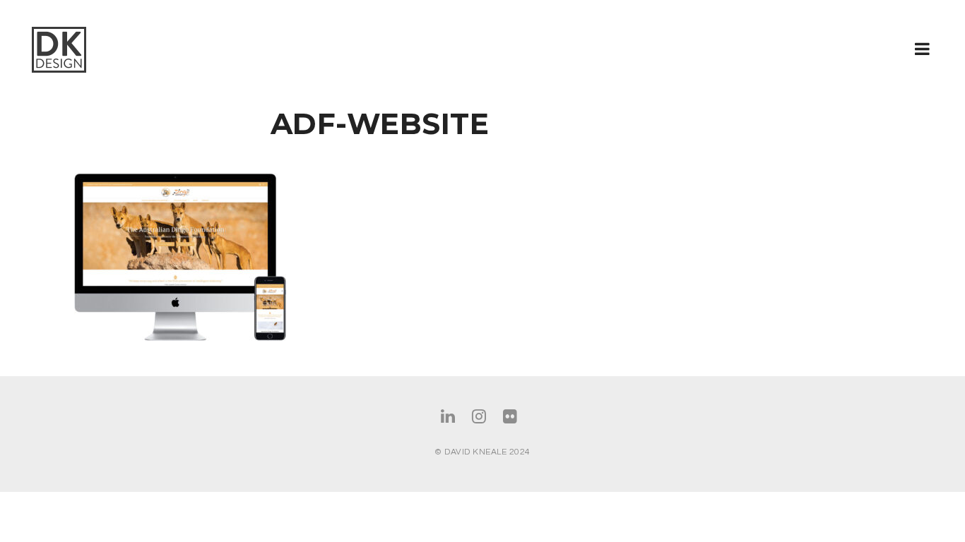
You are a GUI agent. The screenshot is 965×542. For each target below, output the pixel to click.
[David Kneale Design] (86, 50)
